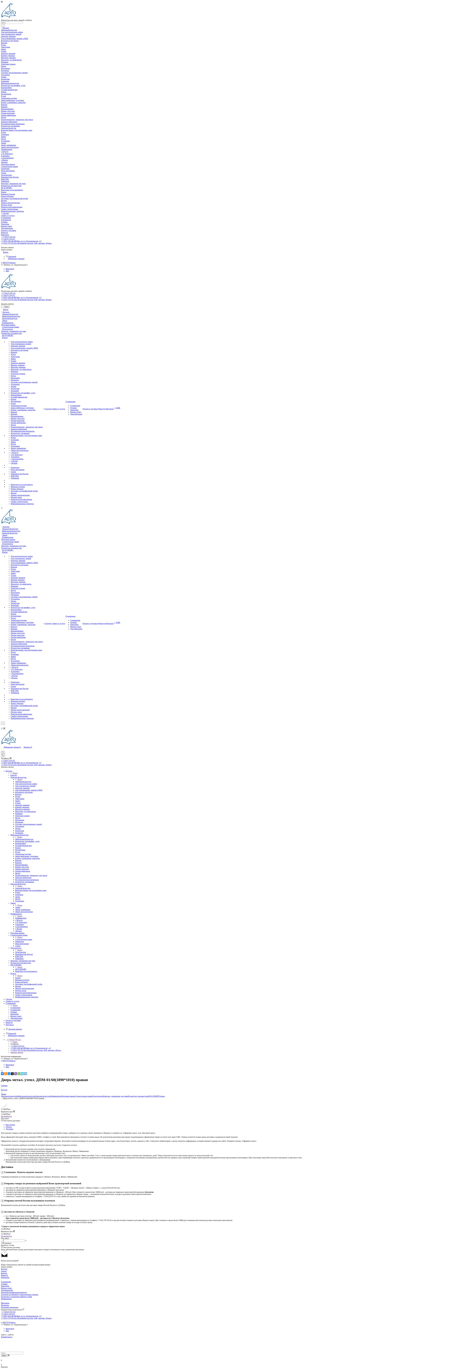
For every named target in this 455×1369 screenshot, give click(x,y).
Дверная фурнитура (23, 782)
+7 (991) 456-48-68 (21, 241)
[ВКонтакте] (2, 1073)
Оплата (9, 1127)
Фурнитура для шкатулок (138, 1096)
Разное (18, 978)
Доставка (9, 1129)
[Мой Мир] (9, 1073)
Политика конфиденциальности (14, 1292)
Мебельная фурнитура (24, 839)
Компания (5, 1277)
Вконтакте (10, 269)
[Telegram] (25, 1073)
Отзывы (4, 1284)
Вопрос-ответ (6, 1288)
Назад (15, 773)
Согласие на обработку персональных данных (19, 1295)
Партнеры (5, 1286)
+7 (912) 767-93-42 (26, 243)
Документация (7, 1290)
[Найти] (3, 25)
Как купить (10, 1125)
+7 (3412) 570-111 (9, 237)
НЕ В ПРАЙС (20, 969)
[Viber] (15, 1073)
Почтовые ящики (68, 1096)
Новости (4, 1275)
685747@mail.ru (9, 263)
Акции (4, 1271)
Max (7, 271)
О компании (15, 1008)
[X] (12, 1073)
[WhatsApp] (19, 1073)
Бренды (4, 1273)
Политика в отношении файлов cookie (16, 1297)
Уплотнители (20, 952)
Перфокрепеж (20, 918)
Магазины (5, 1303)
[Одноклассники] (5, 1073)
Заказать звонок (16, 1052)
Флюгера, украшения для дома (115, 1096)
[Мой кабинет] (2, 726)
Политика (5, 1305)
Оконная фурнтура (22, 888)
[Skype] (22, 1073)
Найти (4, 1356)
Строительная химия (23, 939)
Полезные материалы (9, 1307)
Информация (6, 1299)
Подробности (6, 1116)
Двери (17, 907)
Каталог (13, 775)
